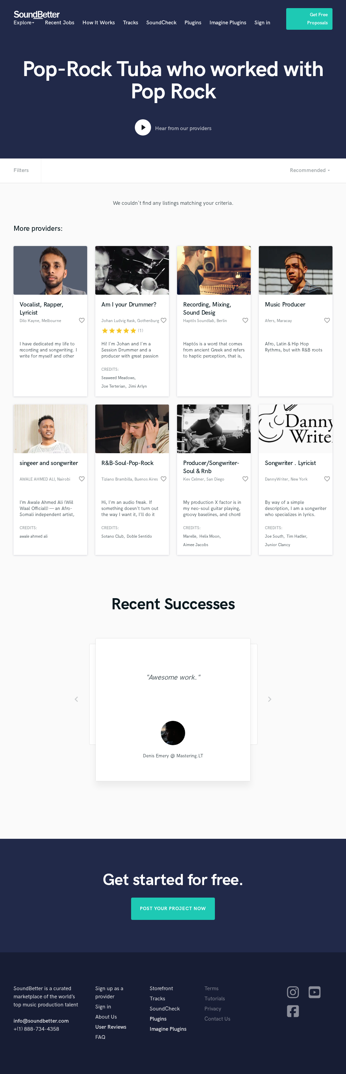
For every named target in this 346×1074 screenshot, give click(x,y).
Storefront (161, 988)
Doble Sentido (139, 536)
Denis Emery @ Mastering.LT (173, 756)
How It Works (98, 23)
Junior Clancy (277, 544)
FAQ (100, 1037)
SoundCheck (161, 23)
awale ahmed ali (34, 536)
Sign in (262, 23)
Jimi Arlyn (137, 386)
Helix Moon (209, 536)
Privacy (212, 1009)
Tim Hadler (296, 536)
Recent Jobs (59, 23)
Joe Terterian (113, 386)
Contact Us (217, 1019)
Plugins (192, 23)
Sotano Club (112, 536)
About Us (106, 1017)
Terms (211, 988)
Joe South (274, 536)
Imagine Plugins (227, 23)
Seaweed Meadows (117, 378)
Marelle (189, 536)
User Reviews (110, 1027)
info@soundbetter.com (41, 1021)
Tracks (130, 23)
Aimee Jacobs (195, 544)
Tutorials (214, 999)
